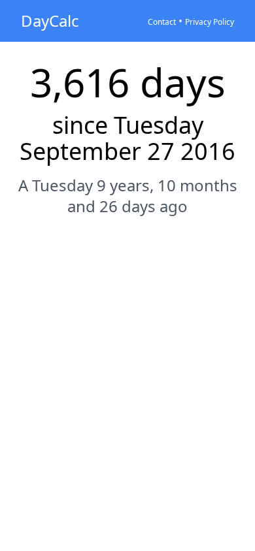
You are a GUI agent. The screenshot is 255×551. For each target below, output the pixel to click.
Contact (162, 21)
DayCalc (50, 20)
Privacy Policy (209, 21)
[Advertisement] (127, 365)
